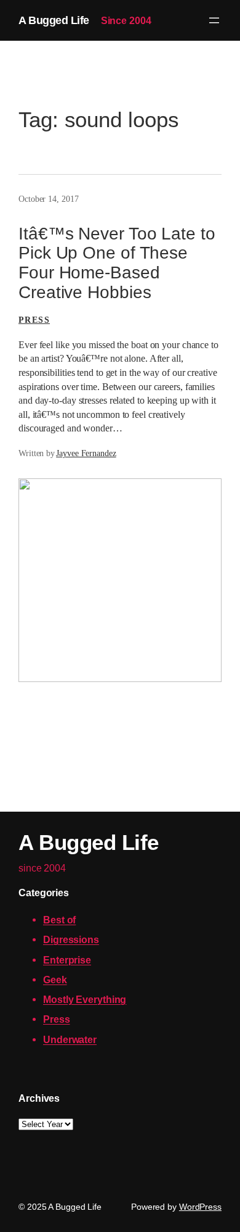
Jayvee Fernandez (86, 453)
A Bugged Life (53, 20)
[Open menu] (214, 20)
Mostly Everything (84, 999)
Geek (55, 979)
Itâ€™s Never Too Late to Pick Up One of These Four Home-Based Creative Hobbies (116, 263)
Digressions (71, 939)
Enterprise (67, 959)
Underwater (70, 1039)
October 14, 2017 (48, 199)
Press (34, 320)
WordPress (200, 1207)
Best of (59, 919)
